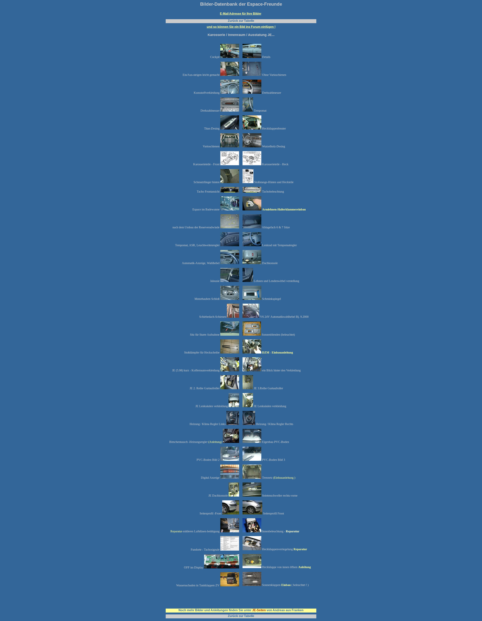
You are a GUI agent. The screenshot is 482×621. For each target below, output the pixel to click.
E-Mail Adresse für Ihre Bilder (240, 13)
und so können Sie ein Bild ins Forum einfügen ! (241, 26)
